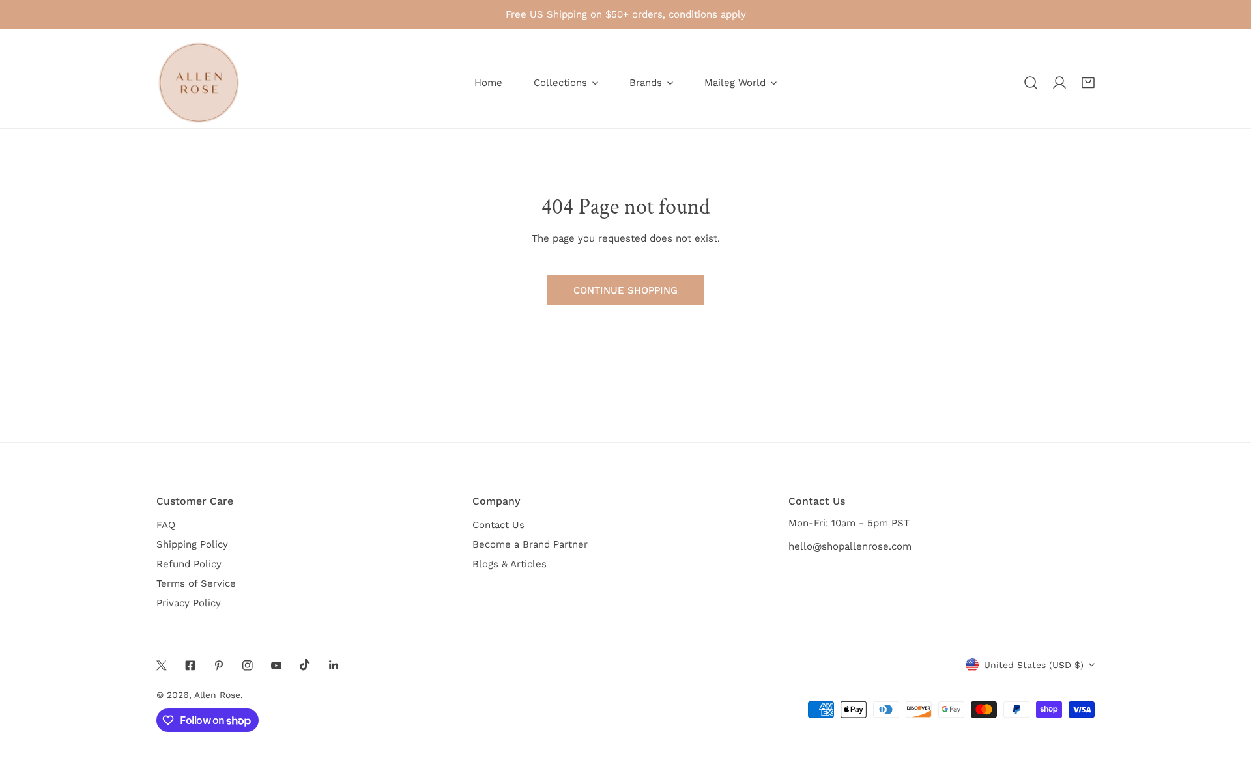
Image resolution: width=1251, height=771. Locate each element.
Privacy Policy (188, 603)
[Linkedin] (333, 665)
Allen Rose (217, 695)
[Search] (1030, 82)
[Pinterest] (219, 665)
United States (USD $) (1034, 665)
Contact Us (498, 525)
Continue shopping (625, 290)
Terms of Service (196, 583)
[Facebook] (190, 665)
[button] (1088, 82)
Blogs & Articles (509, 564)
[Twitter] (161, 665)
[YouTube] (276, 665)
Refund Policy (189, 564)
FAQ (165, 525)
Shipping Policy (192, 544)
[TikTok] (305, 664)
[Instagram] (247, 665)
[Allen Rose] (198, 82)
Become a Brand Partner (530, 544)
